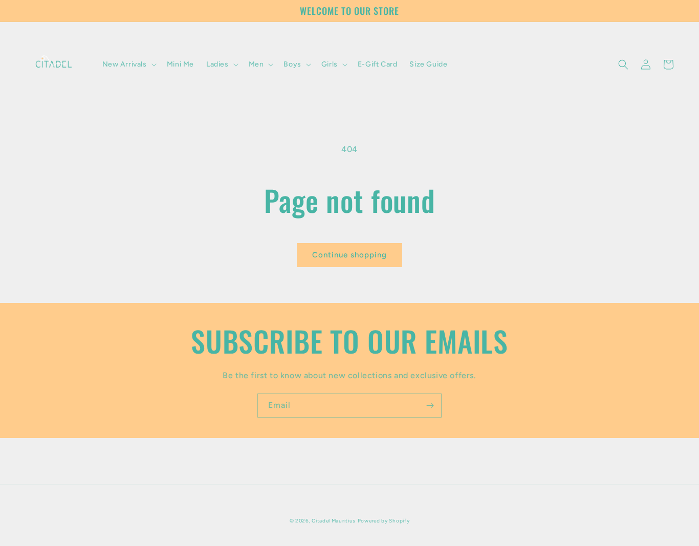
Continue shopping (349, 254)
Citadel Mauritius (334, 520)
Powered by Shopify (384, 520)
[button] (128, 64)
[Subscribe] (430, 406)
